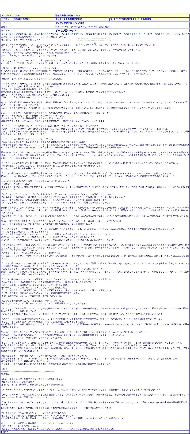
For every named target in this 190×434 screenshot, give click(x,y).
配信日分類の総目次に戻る (67, 15)
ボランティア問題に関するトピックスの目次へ (131, 19)
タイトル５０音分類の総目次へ (69, 19)
